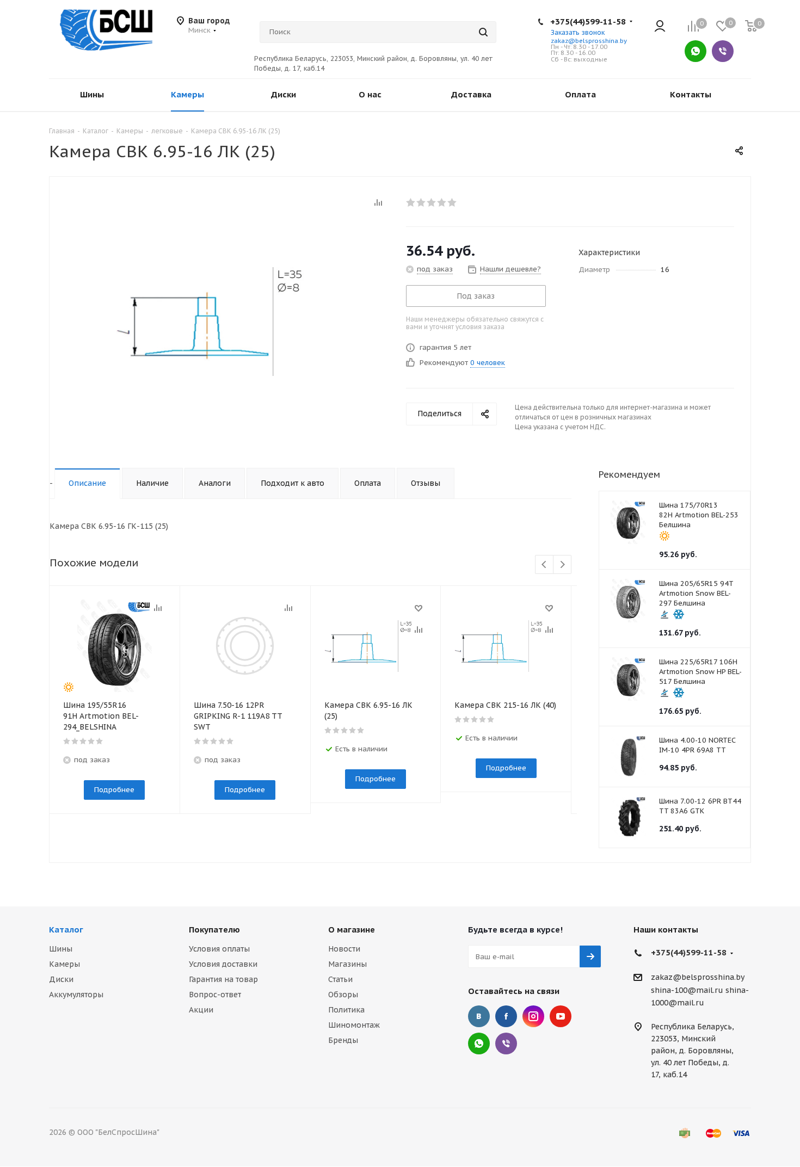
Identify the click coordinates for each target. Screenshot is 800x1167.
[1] (411, 202)
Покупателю (214, 929)
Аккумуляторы (76, 994)
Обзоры (343, 994)
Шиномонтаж (354, 1025)
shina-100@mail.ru (687, 990)
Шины (60, 949)
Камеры (64, 964)
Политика (346, 1010)
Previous (544, 565)
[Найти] (483, 32)
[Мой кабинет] (660, 27)
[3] (432, 202)
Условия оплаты (219, 949)
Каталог (66, 929)
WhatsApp (695, 51)
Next (562, 565)
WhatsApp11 (479, 1043)
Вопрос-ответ (215, 994)
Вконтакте (479, 1016)
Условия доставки (223, 964)
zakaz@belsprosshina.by (589, 41)
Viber (723, 51)
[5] (452, 202)
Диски (61, 979)
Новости (344, 949)
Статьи (340, 979)
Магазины (347, 964)
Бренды (343, 1040)
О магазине (351, 929)
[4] (442, 202)
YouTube (560, 1016)
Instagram (533, 1016)
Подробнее (114, 789)
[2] (421, 202)
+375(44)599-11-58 (588, 21)
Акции (201, 1010)
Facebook (506, 1016)
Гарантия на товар (223, 979)
